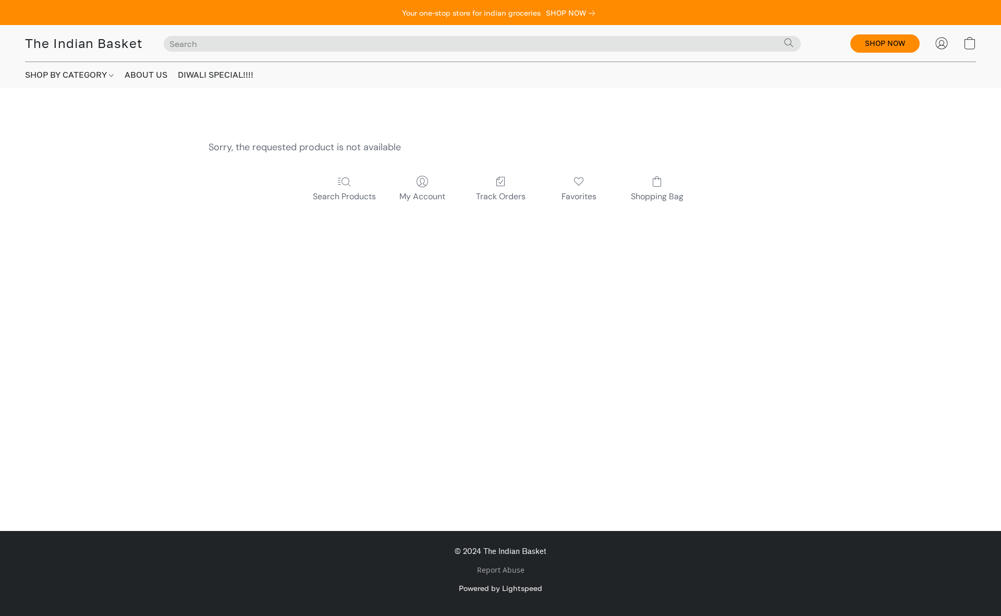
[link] (572, 13)
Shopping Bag (657, 196)
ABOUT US (146, 74)
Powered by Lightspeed (500, 588)
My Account (422, 196)
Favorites (578, 196)
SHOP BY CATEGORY (67, 74)
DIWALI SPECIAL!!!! (215, 74)
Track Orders (501, 196)
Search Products (344, 196)
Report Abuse (500, 570)
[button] (84, 43)
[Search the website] (789, 42)
